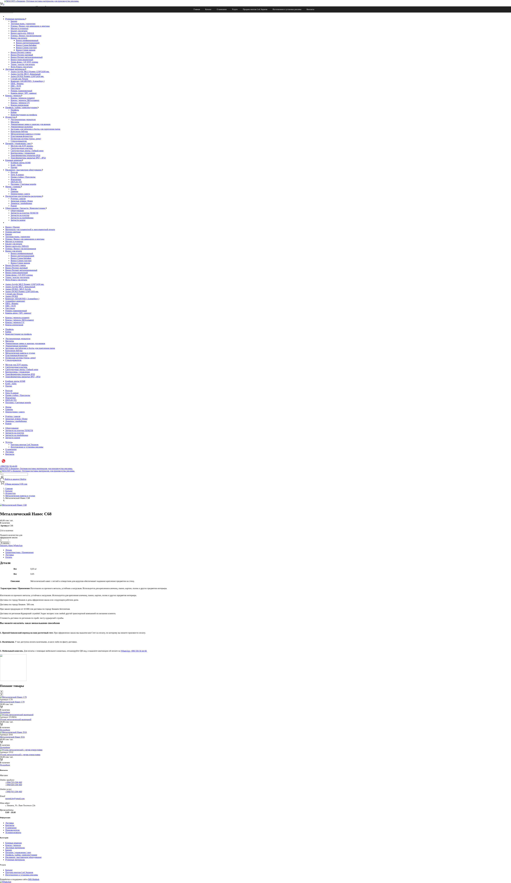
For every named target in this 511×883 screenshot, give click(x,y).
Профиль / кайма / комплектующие (21, 107)
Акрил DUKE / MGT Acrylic (18, 289)
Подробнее (5, 712)
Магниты (15, 122)
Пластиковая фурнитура (22, 136)
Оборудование (17, 210)
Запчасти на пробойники (22, 218)
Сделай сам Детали (19, 79)
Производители (12, 830)
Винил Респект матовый (22, 55)
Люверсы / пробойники (21, 203)
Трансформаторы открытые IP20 (25, 155)
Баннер (14, 21)
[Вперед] (1, 694)
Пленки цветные (13, 232)
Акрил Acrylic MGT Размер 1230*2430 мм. (30, 71)
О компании (222, 9)
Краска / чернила (13, 95)
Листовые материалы (15, 69)
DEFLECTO (16, 182)
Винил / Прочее (12, 227)
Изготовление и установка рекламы (287, 9)
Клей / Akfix (16, 165)
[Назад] (1, 691)
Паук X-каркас (17, 174)
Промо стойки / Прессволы (23, 177)
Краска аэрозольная (19, 105)
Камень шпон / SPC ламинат (24, 93)
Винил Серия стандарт (26, 47)
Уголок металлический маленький (15, 719)
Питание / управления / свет (18, 143)
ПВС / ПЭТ (16, 86)
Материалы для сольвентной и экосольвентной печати (30, 229)
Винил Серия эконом (25, 50)
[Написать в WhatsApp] (5, 882)
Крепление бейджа (19, 131)
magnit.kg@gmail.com (15, 798)
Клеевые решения (13, 160)
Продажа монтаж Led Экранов (255, 9)
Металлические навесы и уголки (25, 134)
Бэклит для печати (19, 31)
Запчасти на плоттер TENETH (24, 213)
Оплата (8, 557)
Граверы (14, 191)
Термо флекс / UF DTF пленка (24, 62)
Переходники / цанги (20, 194)
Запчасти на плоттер (20, 215)
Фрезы (14, 189)
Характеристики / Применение (19, 552)
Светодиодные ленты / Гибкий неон (27, 150)
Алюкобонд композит (15, 301)
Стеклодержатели (19, 141)
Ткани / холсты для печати (23, 64)
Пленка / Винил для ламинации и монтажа (30, 26)
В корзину (5, 543)
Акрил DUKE (11, 296)
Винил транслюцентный (22, 59)
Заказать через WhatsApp (11, 545)
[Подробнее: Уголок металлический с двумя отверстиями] (1, 760)
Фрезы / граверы (13, 186)
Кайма (14, 112)
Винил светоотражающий (28, 43)
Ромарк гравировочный (21, 91)
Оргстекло (15, 88)
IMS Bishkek (33, 879)
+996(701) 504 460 (13, 791)
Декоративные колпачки (22, 127)
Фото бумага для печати (21, 67)
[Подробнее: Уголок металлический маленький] (1, 725)
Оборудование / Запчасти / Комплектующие (25, 208)
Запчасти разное (18, 220)
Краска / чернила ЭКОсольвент (25, 100)
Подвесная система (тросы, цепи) (26, 139)
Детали (8, 550)
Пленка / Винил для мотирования (26, 35)
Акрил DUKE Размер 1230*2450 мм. (27, 76)
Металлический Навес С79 (12, 702)
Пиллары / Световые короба (23, 184)
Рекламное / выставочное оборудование (23, 170)
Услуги (235, 9)
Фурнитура (10, 117)
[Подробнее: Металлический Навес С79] (1, 707)
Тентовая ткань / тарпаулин (23, 23)
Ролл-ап (14, 172)
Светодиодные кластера (21, 148)
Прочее (14, 167)
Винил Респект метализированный (27, 57)
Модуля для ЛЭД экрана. (22, 146)
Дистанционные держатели (23, 119)
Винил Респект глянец (21, 52)
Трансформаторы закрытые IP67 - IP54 (28, 158)
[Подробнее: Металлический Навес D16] (1, 742)
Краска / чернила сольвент (23, 98)
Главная (197, 9)
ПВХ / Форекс (17, 83)
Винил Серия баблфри (26, 45)
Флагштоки (16, 179)
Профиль (15, 110)
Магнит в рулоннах (19, 28)
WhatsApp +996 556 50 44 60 (134, 651)
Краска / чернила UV (20, 103)
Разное (14, 206)
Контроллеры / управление (23, 153)
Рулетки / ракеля (18, 198)
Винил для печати (19, 38)
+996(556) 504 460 (13, 785)
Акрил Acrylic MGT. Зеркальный (26, 74)
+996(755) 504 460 (13, 782)
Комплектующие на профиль (24, 115)
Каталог (208, 9)
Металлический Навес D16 (12, 737)
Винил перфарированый (27, 40)
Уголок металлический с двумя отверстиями (20, 754)
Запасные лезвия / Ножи (22, 201)
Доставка (9, 452)
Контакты (310, 9)
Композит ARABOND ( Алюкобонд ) (28, 81)
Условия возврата (13, 832)
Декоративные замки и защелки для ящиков (30, 124)
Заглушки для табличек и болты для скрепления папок (35, 129)
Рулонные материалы (15, 19)
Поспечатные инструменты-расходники (23, 196)
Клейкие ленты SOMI (20, 162)
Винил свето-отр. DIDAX (22, 33)
